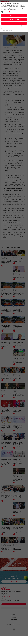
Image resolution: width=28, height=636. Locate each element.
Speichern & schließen (14, 19)
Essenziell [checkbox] (5, 12)
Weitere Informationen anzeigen (13, 26)
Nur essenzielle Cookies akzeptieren (14, 23)
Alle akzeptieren (14, 15)
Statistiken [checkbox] (12, 12)
